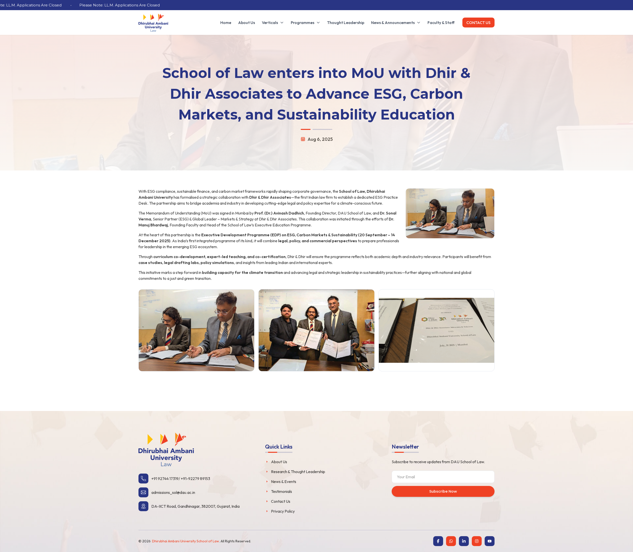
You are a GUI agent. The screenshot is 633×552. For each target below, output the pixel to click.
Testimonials (281, 491)
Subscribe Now (443, 491)
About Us (279, 461)
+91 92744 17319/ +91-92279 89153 (180, 478)
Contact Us (478, 22)
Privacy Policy (283, 511)
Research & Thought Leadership (298, 471)
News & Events (283, 481)
